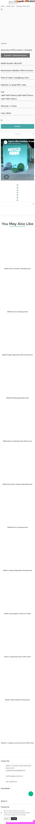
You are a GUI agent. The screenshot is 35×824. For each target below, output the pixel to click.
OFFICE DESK (10, 6)
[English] (34, 1)
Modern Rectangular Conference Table (17, 614)
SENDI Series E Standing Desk (17, 312)
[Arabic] (31, 1)
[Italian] (24, 1)
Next (5, 43)
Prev (2, 43)
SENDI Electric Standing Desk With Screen (17, 441)
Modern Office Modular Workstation (17, 700)
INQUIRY (17, 126)
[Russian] (20, 1)
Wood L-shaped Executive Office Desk (17, 657)
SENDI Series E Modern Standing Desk (17, 269)
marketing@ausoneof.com (14, 776)
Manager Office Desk (23, 6)
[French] (29, 1)
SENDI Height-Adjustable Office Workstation (17, 355)
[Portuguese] (22, 1)
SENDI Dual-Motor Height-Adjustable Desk (17, 484)
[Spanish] (17, 1)
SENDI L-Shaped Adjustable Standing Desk (17, 570)
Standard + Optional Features (15, 55)
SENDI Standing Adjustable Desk (17, 398)
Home (3, 6)
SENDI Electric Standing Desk (17, 527)
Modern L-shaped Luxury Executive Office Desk (17, 743)
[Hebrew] (15, 1)
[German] (27, 1)
